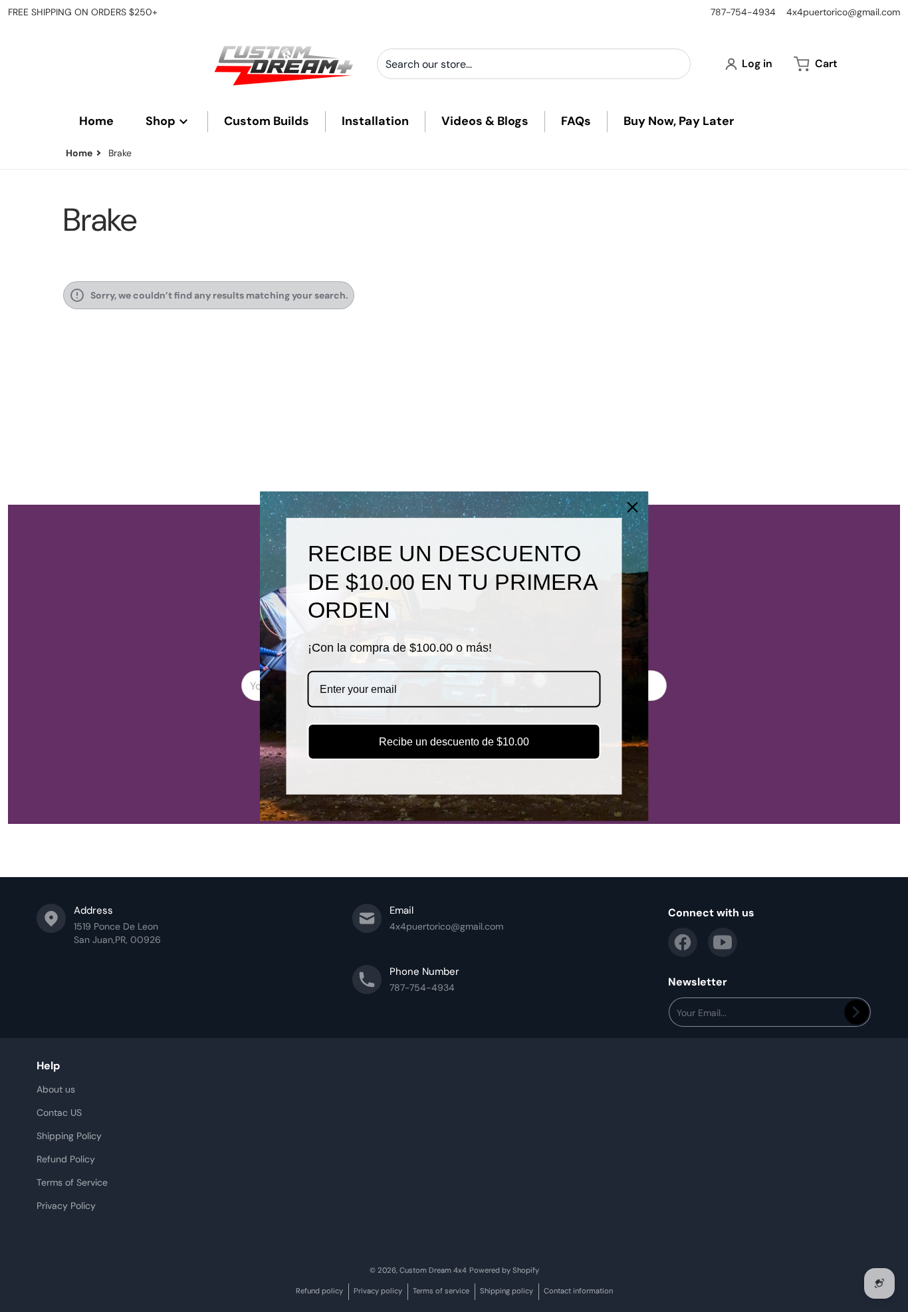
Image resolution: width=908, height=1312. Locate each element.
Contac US (59, 1112)
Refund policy (319, 1290)
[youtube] (722, 942)
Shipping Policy (69, 1136)
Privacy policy (378, 1290)
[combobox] (534, 64)
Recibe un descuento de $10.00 (454, 741)
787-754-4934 (743, 12)
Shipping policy (506, 1290)
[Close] (633, 507)
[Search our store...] (675, 63)
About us (56, 1089)
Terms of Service (72, 1182)
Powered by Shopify (504, 1270)
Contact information (578, 1290)
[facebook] (682, 942)
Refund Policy (66, 1159)
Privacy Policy (66, 1206)
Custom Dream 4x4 (433, 1270)
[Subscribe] (856, 1012)
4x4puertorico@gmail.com (843, 12)
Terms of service (441, 1290)
